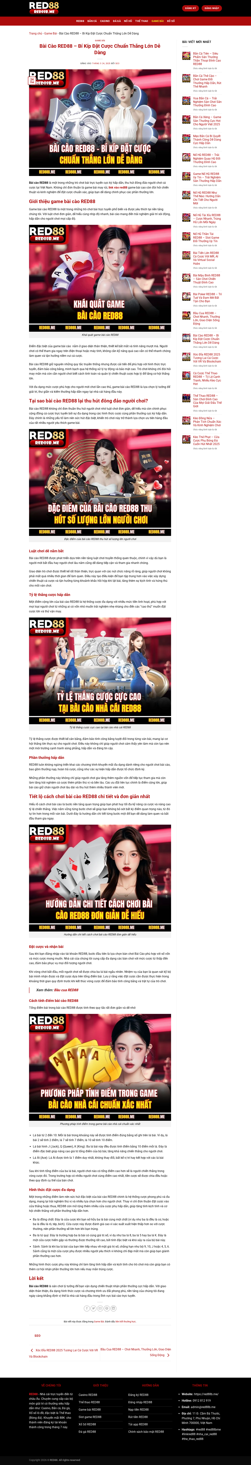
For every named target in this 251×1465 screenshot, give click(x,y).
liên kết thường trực (126, 1321)
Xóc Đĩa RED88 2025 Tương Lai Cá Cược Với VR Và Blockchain (207, 358)
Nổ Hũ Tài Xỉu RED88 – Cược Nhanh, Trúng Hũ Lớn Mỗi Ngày (207, 218)
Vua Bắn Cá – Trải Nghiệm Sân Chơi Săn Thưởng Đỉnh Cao (207, 102)
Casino (105, 21)
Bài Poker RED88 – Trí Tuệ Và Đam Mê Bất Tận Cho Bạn (207, 297)
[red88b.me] (44, 8)
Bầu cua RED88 (66, 990)
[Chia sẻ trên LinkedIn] (113, 1308)
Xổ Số (171, 21)
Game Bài (158, 21)
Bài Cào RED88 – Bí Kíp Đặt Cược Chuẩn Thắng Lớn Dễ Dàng (206, 339)
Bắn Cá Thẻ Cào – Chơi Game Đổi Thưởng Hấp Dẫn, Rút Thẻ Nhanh (207, 81)
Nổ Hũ (128, 21)
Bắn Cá (92, 21)
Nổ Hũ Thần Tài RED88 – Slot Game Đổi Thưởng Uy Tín (206, 237)
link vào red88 (118, 187)
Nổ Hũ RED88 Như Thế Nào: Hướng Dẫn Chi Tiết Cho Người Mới (206, 198)
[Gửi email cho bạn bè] (100, 1308)
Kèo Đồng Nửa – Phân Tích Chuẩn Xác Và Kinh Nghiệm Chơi (207, 421)
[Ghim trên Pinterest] (107, 1308)
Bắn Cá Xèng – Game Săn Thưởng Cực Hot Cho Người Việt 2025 (207, 120)
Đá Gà (117, 21)
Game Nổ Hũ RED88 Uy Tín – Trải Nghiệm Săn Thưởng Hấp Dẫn (207, 177)
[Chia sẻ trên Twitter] (93, 1308)
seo (117, 63)
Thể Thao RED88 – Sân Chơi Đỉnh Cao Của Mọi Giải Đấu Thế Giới (207, 401)
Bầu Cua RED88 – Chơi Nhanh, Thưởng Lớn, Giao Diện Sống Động (206, 318)
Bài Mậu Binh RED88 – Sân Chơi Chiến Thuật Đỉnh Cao (206, 279)
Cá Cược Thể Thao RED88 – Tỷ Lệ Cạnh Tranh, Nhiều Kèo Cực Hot (207, 379)
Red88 (80, 21)
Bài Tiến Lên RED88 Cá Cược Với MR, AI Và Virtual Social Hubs (206, 258)
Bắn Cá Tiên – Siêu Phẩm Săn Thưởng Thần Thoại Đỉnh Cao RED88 (207, 59)
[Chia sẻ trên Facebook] (87, 1308)
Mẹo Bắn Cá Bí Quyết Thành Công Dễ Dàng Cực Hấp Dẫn (207, 139)
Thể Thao (141, 21)
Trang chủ (35, 33)
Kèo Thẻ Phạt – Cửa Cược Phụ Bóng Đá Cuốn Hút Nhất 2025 (206, 440)
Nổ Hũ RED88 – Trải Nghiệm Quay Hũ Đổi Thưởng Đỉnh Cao (206, 158)
